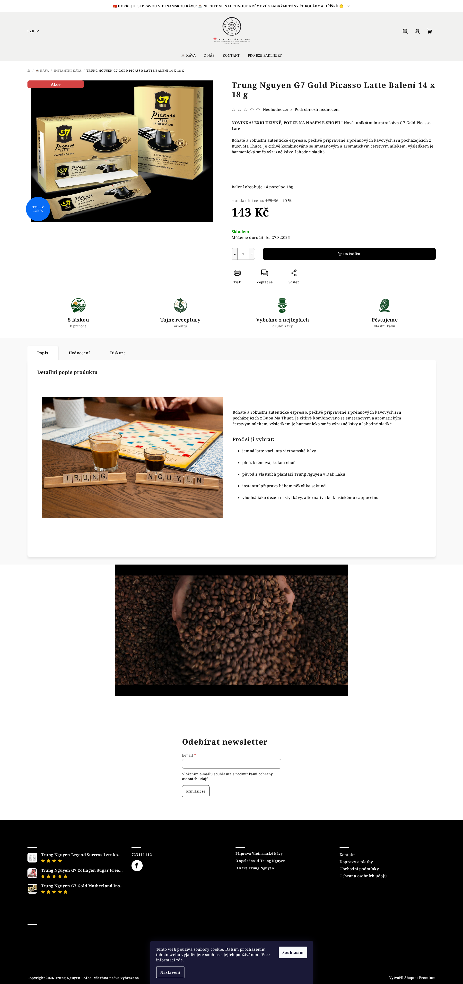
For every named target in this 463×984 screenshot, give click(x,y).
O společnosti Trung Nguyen (261, 860)
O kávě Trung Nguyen (255, 868)
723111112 (141, 854)
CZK (30, 31)
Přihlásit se (195, 791)
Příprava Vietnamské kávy (259, 853)
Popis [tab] (42, 353)
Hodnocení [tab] (79, 353)
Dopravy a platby (356, 861)
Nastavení (170, 972)
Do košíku (351, 254)
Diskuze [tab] (118, 353)
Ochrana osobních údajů (363, 876)
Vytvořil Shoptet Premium (412, 977)
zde (179, 960)
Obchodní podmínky (359, 868)
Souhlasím (293, 952)
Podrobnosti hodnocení (317, 109)
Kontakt (347, 854)
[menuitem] (188, 55)
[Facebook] (137, 865)
